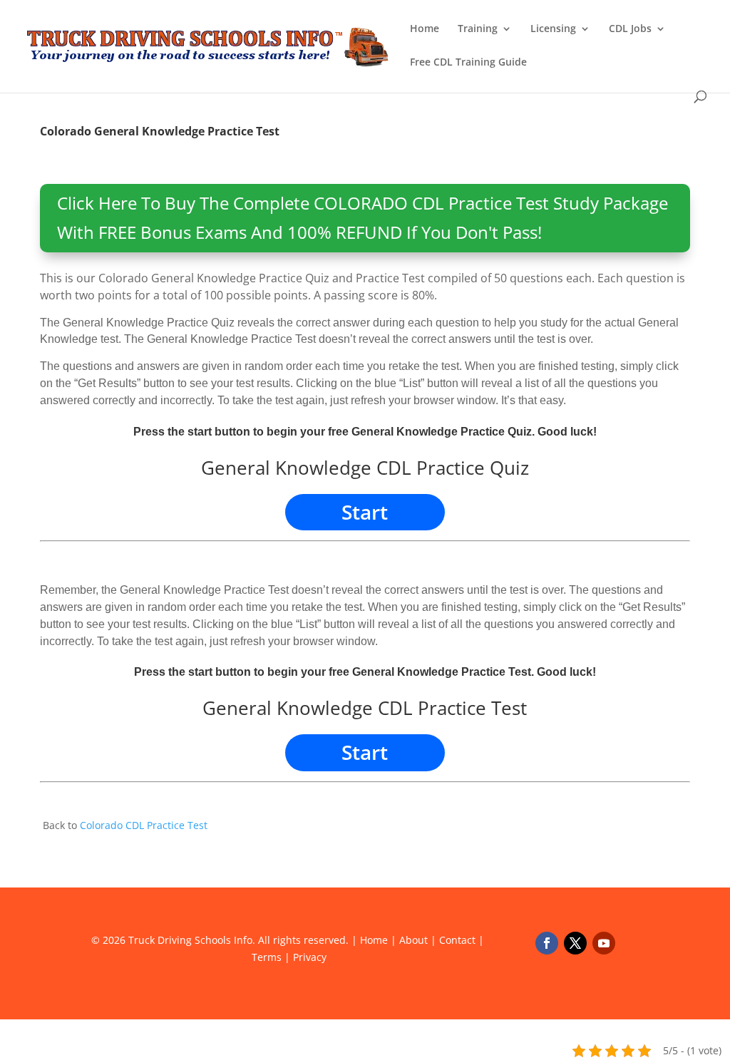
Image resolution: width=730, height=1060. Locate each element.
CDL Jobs (630, 29)
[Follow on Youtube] (603, 943)
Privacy (310, 957)
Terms (267, 957)
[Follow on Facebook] (546, 943)
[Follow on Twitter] (575, 943)
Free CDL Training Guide (468, 62)
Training (478, 29)
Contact (457, 940)
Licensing (553, 29)
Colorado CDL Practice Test (143, 825)
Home (424, 29)
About (413, 940)
